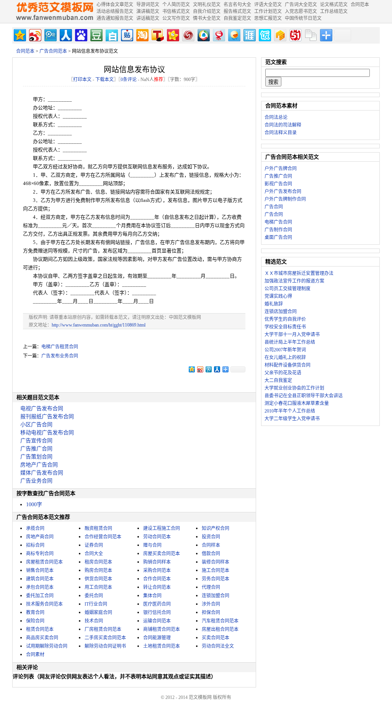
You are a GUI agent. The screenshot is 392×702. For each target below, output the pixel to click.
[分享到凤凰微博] (188, 34)
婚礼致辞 (274, 304)
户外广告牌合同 (281, 168)
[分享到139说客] (280, 34)
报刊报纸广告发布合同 (47, 416)
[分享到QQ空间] (19, 34)
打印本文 (82, 79)
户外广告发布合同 (283, 191)
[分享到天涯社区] (249, 34)
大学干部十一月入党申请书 (292, 334)
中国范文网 (54, 11)
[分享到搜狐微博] (157, 34)
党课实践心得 (278, 296)
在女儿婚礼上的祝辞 (285, 357)
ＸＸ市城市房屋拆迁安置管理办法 (299, 273)
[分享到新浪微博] (35, 34)
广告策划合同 (36, 457)
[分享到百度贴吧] (126, 34)
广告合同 (274, 207)
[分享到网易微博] (218, 34)
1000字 (34, 504)
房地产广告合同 (39, 465)
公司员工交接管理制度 (287, 288)
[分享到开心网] (172, 34)
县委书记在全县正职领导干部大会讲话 (304, 395)
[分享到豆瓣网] (96, 34)
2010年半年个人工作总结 (290, 411)
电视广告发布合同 (41, 408)
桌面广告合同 (278, 237)
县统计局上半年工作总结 (290, 342)
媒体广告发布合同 (41, 473)
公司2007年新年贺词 (285, 350)
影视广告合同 (278, 184)
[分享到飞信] (234, 34)
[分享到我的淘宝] (142, 34)
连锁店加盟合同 (281, 311)
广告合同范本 (53, 51)
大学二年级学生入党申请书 (292, 418)
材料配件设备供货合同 (287, 365)
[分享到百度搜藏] (81, 34)
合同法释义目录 (281, 132)
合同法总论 (276, 117)
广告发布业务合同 (59, 356)
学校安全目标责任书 (285, 327)
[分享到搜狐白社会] (111, 34)
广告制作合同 (278, 229)
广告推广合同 (36, 449)
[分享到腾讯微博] (50, 34)
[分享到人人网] (65, 34)
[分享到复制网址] (310, 34)
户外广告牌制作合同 (285, 199)
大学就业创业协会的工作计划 (294, 388)
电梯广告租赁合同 (59, 346)
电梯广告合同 (278, 222)
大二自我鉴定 (278, 380)
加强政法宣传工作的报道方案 (294, 281)
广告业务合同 (36, 481)
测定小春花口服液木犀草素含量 (297, 403)
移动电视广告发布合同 (47, 432)
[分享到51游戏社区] (295, 34)
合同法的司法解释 (283, 125)
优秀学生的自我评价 (285, 319)
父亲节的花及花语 (283, 372)
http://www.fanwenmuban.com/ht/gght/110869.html (98, 325)
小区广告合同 (36, 424)
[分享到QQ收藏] (203, 34)
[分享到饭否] (264, 34)
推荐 (158, 79)
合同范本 (25, 51)
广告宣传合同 (36, 441)
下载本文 (104, 79)
